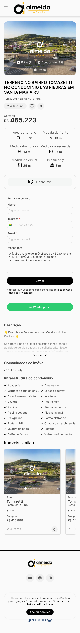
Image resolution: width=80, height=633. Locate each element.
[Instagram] (50, 578)
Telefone (14, 218)
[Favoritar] (32, 106)
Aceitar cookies (40, 612)
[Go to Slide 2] (28, 488)
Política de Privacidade (20, 292)
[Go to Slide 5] (36, 488)
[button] (40, 48)
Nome (12, 204)
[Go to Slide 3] (31, 488)
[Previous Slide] (7, 48)
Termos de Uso (62, 289)
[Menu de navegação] (6, 8)
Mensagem (15, 247)
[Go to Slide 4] (34, 488)
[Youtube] (30, 578)
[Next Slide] (73, 48)
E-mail (12, 233)
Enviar (40, 280)
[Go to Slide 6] (39, 488)
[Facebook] (40, 578)
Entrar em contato (19, 198)
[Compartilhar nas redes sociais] (40, 106)
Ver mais (38, 355)
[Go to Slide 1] (25, 488)
